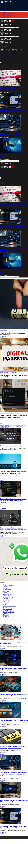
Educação (6, 600)
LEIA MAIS (2, 337)
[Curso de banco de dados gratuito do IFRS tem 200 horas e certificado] (10, 85)
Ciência (1, 426)
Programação (17, 413)
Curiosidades (3, 372)
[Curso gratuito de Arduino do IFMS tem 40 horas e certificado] (10, 717)
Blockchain (12, 425)
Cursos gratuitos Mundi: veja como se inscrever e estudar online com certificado (13, 529)
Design (1, 330)
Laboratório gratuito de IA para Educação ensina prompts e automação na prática (13, 695)
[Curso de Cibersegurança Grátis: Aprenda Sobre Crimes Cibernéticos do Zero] (10, 469)
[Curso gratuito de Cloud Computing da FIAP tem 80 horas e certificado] (10, 639)
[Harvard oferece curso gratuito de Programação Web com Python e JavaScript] (10, 108)
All (0, 425)
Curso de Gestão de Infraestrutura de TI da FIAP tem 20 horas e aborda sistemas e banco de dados (13, 133)
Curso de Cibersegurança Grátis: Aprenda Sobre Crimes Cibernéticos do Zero (13, 472)
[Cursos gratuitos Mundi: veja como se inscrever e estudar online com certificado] (10, 525)
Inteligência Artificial (11, 372)
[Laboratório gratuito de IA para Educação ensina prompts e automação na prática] (10, 691)
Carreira (23, 425)
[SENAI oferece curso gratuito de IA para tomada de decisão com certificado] (10, 153)
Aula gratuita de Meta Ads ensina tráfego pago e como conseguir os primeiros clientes (13, 747)
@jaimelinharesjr (3, 838)
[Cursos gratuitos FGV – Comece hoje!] (10, 443)
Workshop (6, 616)
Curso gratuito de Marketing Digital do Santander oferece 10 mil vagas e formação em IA (14, 376)
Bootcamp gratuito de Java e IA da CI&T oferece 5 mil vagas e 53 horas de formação (13, 669)
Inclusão (5, 604)
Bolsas (15, 425)
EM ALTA (1, 423)
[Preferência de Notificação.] (0, 839)
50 (2, 835)
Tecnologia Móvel (8, 612)
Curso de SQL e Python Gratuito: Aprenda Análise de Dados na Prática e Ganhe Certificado (13, 500)
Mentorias (6, 607)
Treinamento (7, 613)
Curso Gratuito (12, 426)
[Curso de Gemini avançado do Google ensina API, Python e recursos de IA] (10, 797)
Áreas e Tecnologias (5, 425)
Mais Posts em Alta (4, 427)
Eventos (5, 330)
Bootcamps (19, 425)
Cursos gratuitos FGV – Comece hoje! (11, 446)
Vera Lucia (4, 451)
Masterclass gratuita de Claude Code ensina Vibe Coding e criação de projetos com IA (13, 416)
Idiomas (5, 603)
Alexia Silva (4, 336)
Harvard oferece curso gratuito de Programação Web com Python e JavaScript (13, 827)
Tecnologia (7, 610)
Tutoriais (6, 615)
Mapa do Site (11, 838)
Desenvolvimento (18, 426)
